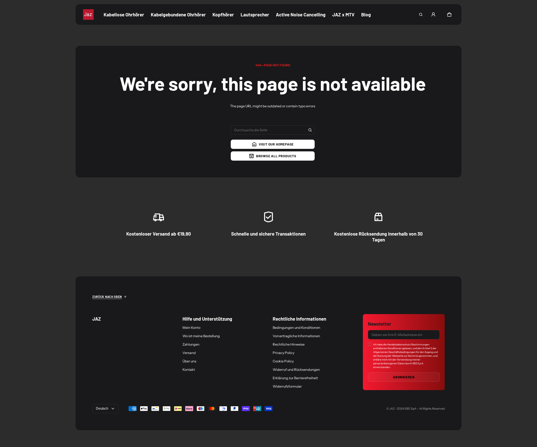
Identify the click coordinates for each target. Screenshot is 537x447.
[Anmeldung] (433, 14)
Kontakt (188, 369)
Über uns (189, 361)
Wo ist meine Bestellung (201, 336)
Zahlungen (190, 344)
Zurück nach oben (107, 297)
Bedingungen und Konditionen (296, 327)
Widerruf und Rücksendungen (296, 369)
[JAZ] (88, 14)
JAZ (392, 408)
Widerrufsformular (287, 386)
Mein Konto (191, 327)
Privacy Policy (283, 353)
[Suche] (310, 130)
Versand (189, 353)
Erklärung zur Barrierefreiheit (295, 378)
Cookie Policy (283, 361)
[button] (420, 14)
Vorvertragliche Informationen (296, 336)
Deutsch (102, 408)
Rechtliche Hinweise (289, 344)
